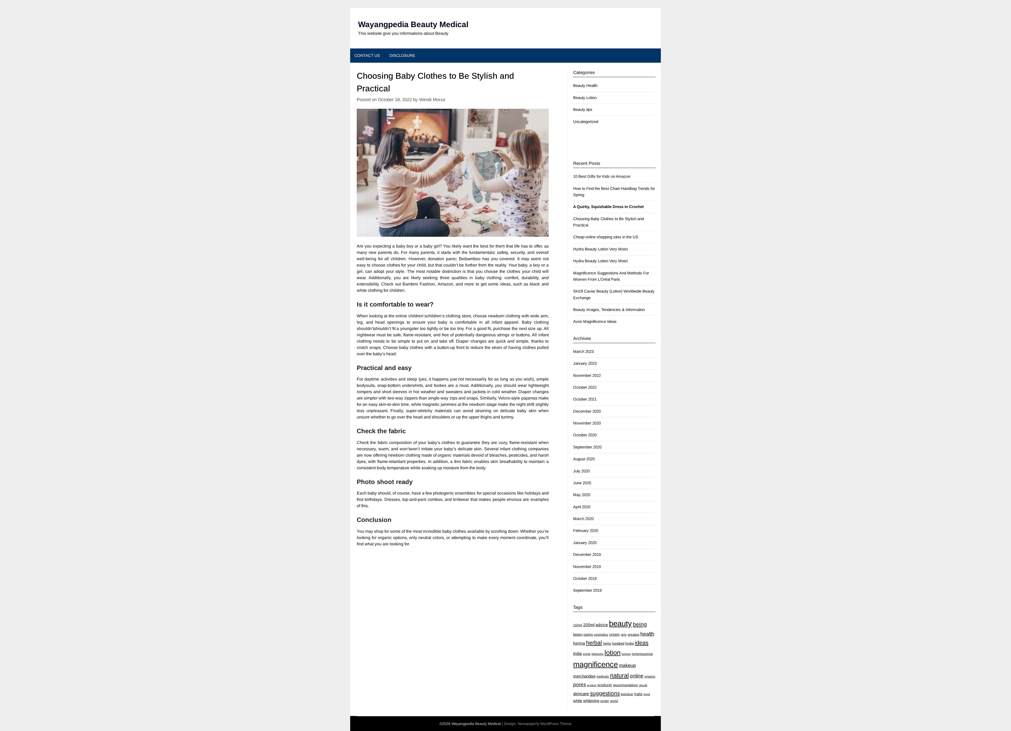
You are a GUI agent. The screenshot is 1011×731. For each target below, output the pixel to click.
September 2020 (587, 447)
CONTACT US (367, 55)
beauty (620, 623)
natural (619, 675)
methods (603, 676)
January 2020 (585, 542)
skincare (581, 693)
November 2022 (587, 375)
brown (577, 634)
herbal (594, 643)
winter (604, 701)
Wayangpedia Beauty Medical (413, 24)
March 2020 (583, 518)
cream (614, 634)
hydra (629, 643)
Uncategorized (585, 121)
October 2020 (585, 435)
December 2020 (587, 411)
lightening (597, 653)
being (640, 624)
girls (624, 634)
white (577, 701)
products (604, 685)
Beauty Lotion (585, 97)
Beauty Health (585, 85)
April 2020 (581, 507)
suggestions (605, 693)
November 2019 (587, 566)
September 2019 (587, 590)
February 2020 (585, 530)
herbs (607, 643)
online (636, 676)
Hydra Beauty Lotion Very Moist (600, 249)
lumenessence (642, 654)
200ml (588, 625)
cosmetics (601, 634)
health (647, 634)
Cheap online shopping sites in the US (605, 237)
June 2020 (582, 483)
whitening (591, 701)
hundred (618, 643)
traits (638, 694)
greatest (633, 634)
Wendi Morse (432, 99)
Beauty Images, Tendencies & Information (609, 309)
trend (646, 694)
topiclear (627, 694)
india (577, 653)
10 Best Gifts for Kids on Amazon (601, 176)
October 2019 (585, 578)
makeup (627, 665)
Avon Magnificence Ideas (595, 321)
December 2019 (587, 554)
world (614, 701)
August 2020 (584, 459)
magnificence (595, 664)
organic (650, 676)
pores (579, 684)
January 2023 (585, 363)
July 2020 (581, 471)
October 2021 (585, 399)
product (591, 685)
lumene (626, 653)
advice (602, 625)
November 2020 (587, 423)
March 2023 (583, 351)
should (643, 685)
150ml (577, 625)
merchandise (584, 676)
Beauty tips (582, 109)
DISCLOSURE (402, 55)
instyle (587, 653)
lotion (612, 652)
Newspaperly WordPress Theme (545, 724)
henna (579, 643)
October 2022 (585, 387)
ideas (641, 643)
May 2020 (581, 494)
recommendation (625, 685)
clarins (588, 634)
